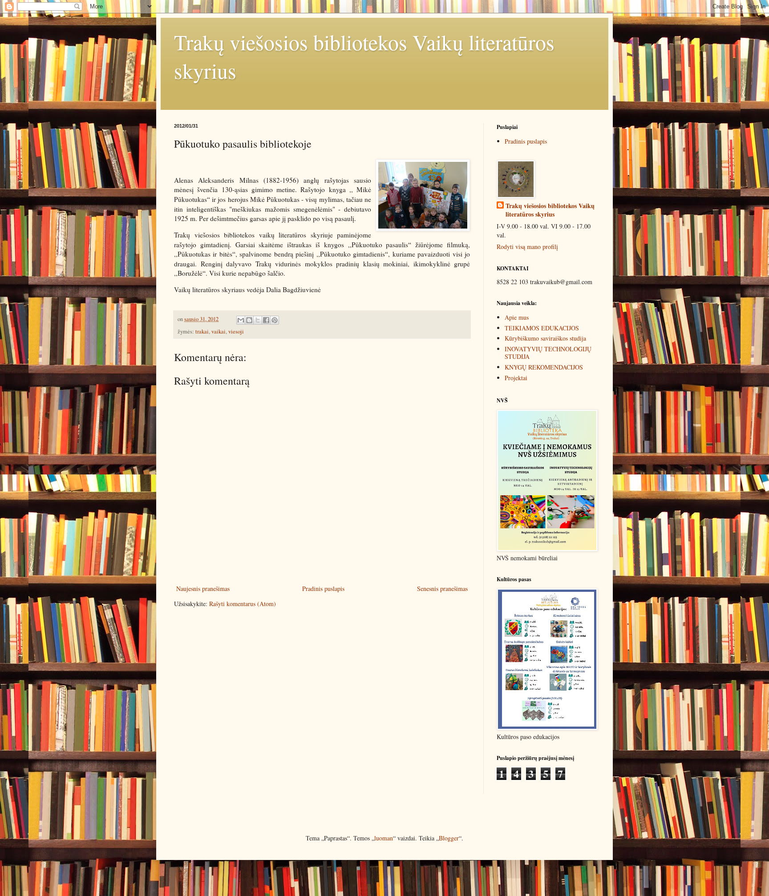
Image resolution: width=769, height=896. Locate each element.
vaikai (218, 331)
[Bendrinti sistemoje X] (257, 320)
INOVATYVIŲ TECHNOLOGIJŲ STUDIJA (548, 353)
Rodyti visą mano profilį (527, 246)
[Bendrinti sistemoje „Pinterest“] (274, 320)
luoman (383, 838)
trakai (202, 331)
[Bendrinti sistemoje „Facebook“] (266, 320)
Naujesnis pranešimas (203, 588)
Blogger (449, 838)
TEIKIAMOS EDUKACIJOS (542, 328)
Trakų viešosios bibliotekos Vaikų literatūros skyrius (550, 210)
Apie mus (517, 317)
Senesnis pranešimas (442, 588)
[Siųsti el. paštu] (240, 320)
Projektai (516, 378)
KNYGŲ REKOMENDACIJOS (544, 367)
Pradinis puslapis (323, 588)
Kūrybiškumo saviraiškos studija (545, 338)
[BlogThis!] (249, 320)
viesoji (236, 331)
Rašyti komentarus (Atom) (242, 603)
